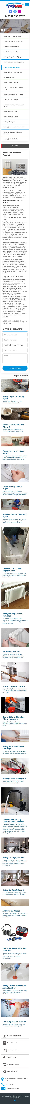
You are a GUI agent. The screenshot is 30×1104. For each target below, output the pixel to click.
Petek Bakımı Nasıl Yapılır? (12, 67)
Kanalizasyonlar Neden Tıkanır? (13, 41)
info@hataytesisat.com (13, 1088)
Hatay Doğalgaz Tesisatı (11, 82)
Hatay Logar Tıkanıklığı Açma (12, 36)
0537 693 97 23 (9, 1084)
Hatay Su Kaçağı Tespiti (11, 116)
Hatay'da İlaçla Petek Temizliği (13, 72)
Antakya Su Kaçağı (9, 122)
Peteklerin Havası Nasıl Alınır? (12, 46)
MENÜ (16, 146)
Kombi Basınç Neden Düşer (11, 52)
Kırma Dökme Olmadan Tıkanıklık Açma (13, 88)
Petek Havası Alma (9, 77)
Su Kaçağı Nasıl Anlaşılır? (11, 139)
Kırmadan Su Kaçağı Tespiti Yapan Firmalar (14, 105)
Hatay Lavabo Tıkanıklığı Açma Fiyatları (13, 133)
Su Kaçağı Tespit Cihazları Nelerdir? (14, 127)
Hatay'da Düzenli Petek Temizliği (13, 94)
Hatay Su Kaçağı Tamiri (11, 111)
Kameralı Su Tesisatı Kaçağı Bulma (14, 62)
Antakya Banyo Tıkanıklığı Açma (13, 57)
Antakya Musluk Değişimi (11, 99)
